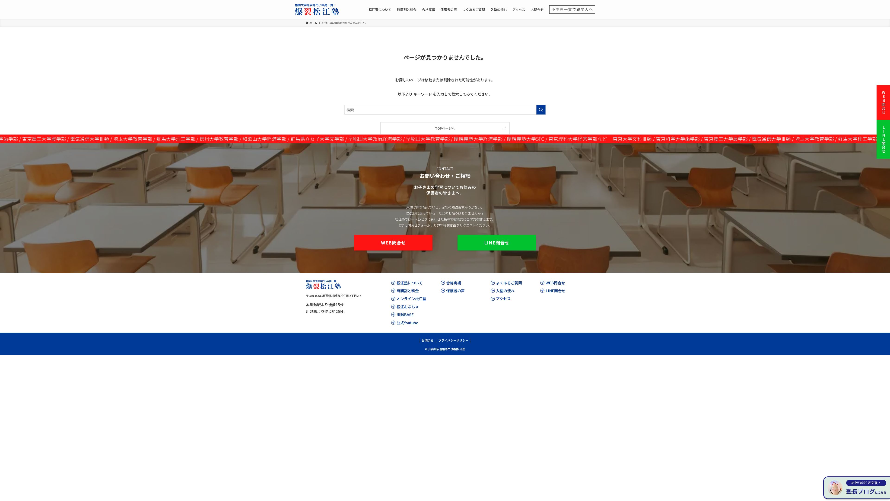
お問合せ (428, 340)
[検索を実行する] (541, 110)
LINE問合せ (883, 139)
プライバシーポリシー (453, 340)
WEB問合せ (883, 102)
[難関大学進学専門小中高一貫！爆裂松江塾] (317, 9)
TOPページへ (445, 128)
